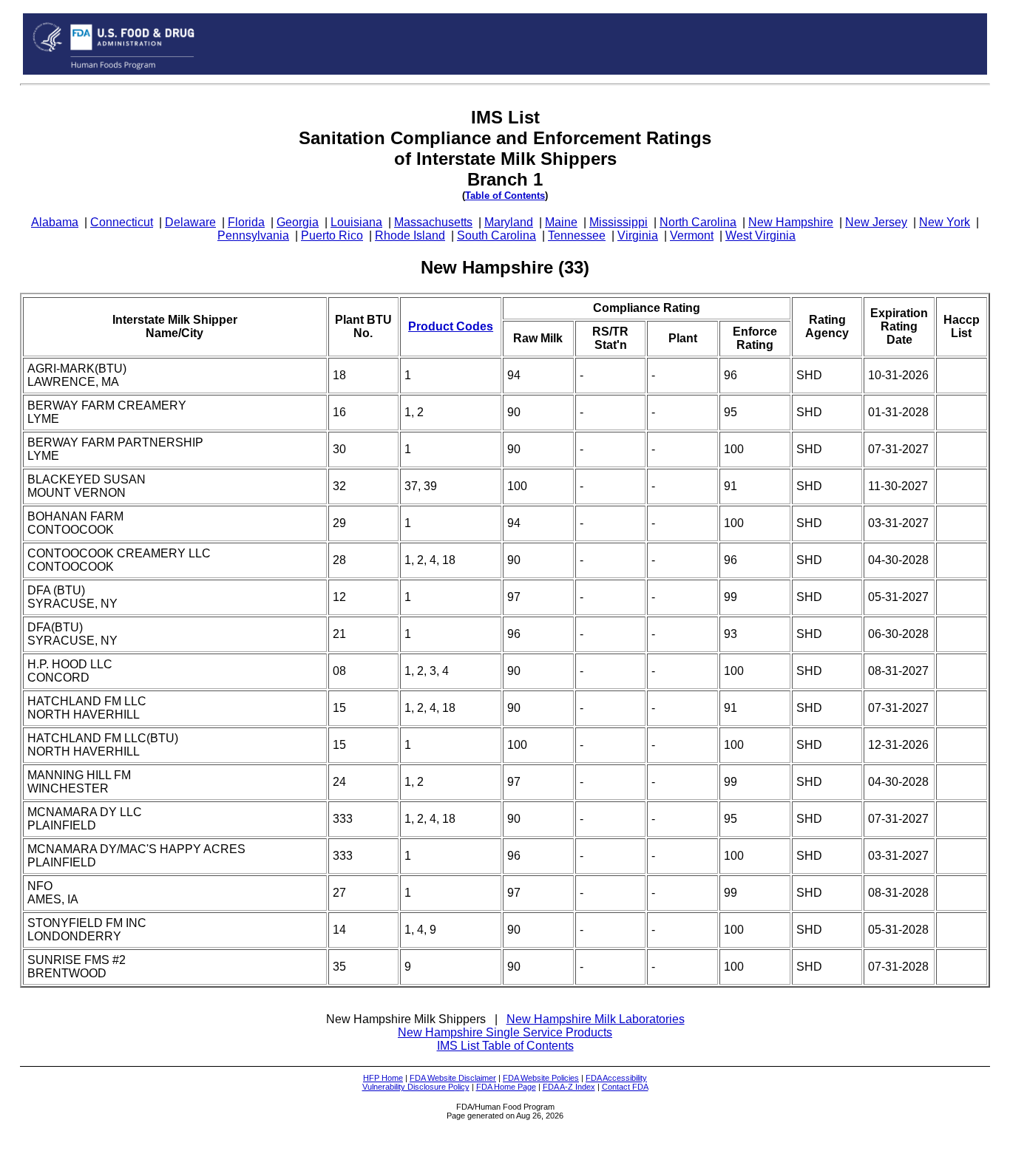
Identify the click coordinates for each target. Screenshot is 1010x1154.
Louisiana (356, 222)
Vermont (692, 235)
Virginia (637, 235)
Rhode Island (410, 235)
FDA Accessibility (616, 1077)
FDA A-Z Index (569, 1086)
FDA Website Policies (541, 1077)
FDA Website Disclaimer (453, 1077)
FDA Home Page (506, 1086)
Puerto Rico (332, 235)
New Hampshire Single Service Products (505, 1032)
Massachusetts (433, 222)
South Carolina (496, 235)
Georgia (298, 222)
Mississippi (618, 222)
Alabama (54, 222)
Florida (246, 222)
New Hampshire (790, 222)
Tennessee (577, 235)
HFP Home (383, 1077)
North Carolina (698, 222)
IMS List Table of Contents (505, 1045)
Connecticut (121, 222)
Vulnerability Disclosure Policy (416, 1086)
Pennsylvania (253, 235)
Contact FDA (625, 1086)
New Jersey (876, 222)
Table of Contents (505, 195)
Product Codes (450, 326)
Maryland (508, 222)
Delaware (190, 222)
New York (944, 222)
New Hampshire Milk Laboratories (595, 1019)
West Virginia (760, 235)
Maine (561, 222)
